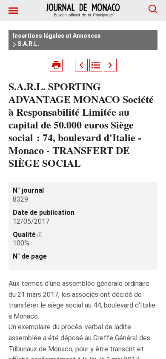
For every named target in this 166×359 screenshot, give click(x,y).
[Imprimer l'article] (56, 65)
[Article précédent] (81, 65)
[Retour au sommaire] (95, 65)
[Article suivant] (110, 65)
